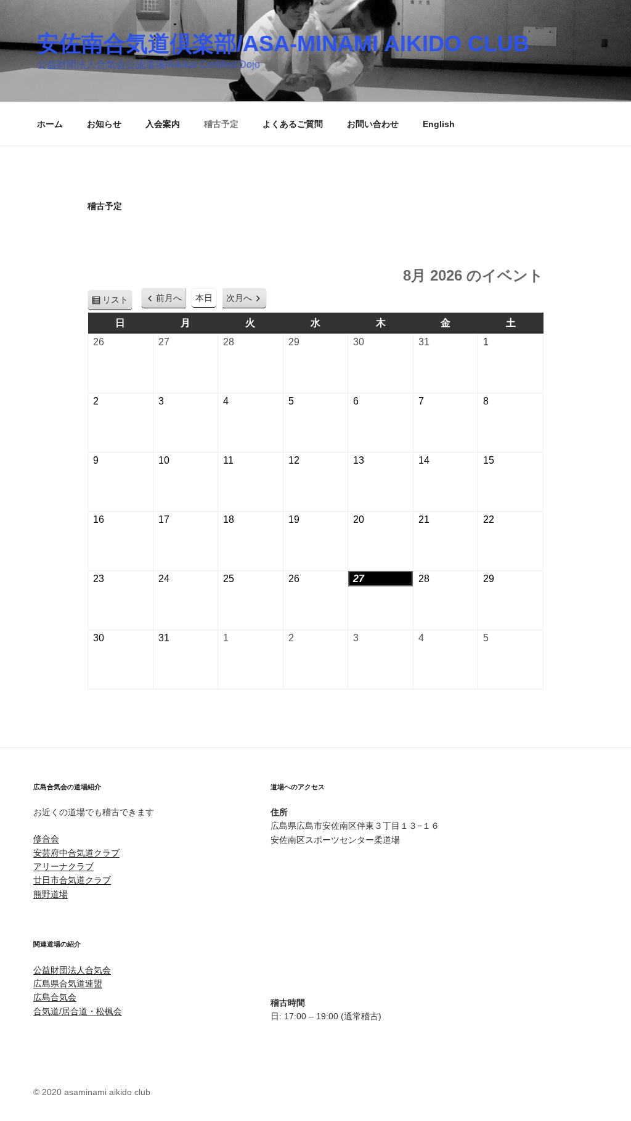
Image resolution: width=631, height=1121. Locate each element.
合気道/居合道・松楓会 (77, 1011)
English (439, 124)
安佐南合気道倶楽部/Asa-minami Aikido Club (283, 43)
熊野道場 (50, 894)
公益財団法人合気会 (72, 970)
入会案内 (162, 124)
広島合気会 (54, 997)
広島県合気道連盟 (67, 983)
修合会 (46, 839)
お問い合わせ (373, 124)
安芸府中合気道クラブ (76, 853)
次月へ (239, 298)
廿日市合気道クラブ (72, 880)
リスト (117, 303)
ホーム (50, 124)
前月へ (169, 298)
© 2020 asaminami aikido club (91, 1092)
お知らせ (104, 124)
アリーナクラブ (63, 866)
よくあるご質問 (293, 124)
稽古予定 (221, 124)
